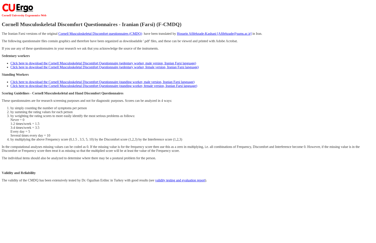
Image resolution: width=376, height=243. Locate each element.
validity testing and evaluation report (180, 180)
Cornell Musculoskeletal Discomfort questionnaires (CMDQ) (100, 33)
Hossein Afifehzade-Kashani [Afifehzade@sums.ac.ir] (214, 33)
